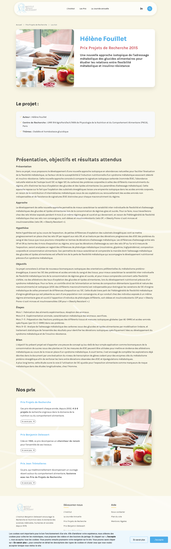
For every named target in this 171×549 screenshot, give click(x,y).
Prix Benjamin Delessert (74, 526)
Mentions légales (119, 521)
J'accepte (158, 540)
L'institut (71, 9)
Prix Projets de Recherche (36, 25)
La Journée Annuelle (72, 517)
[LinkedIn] (141, 8)
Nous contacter (118, 512)
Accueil (19, 25)
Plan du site (116, 517)
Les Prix (83, 9)
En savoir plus (139, 540)
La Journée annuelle (100, 9)
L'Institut (68, 512)
